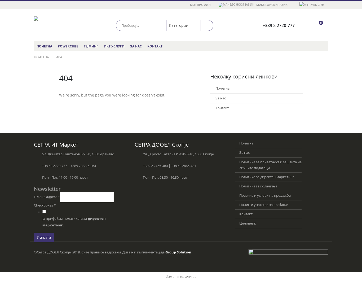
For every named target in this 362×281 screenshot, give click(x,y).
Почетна (44, 46)
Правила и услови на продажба (265, 195)
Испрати (44, 237)
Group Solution (178, 252)
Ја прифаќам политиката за (74, 221)
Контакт (154, 46)
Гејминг (91, 46)
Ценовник (247, 223)
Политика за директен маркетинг (266, 177)
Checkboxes (45, 205)
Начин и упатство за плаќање (263, 205)
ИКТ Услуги (114, 46)
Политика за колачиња (258, 186)
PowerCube (68, 46)
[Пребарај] (207, 25)
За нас (136, 46)
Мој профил (200, 5)
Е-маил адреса (47, 197)
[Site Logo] (56, 25)
